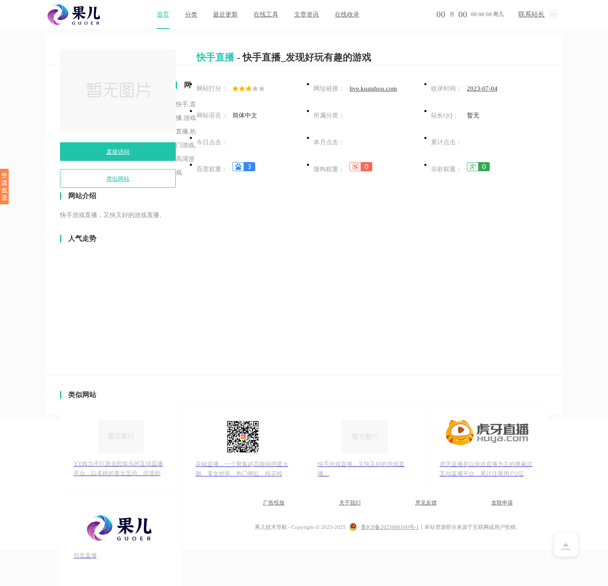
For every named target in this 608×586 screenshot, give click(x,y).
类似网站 (117, 179)
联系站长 (531, 14)
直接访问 (117, 152)
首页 (163, 14)
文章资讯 (306, 14)
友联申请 (502, 503)
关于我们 (350, 503)
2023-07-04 (482, 88)
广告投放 (274, 503)
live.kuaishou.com (373, 88)
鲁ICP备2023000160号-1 (390, 527)
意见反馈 (426, 503)
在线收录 (347, 14)
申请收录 (4, 186)
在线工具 (266, 14)
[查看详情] (243, 169)
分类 (191, 14)
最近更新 (225, 14)
